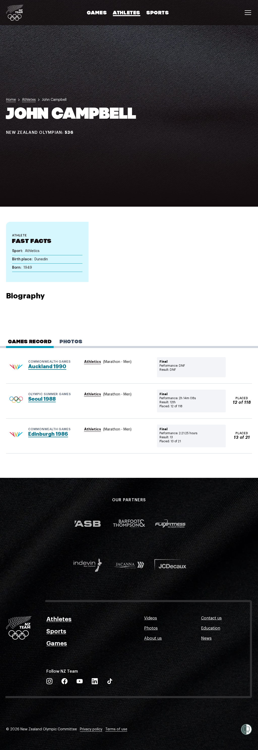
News (206, 638)
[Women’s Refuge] (246, 729)
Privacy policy (91, 729)
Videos (150, 618)
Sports (157, 13)
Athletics (92, 361)
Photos (151, 628)
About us (153, 638)
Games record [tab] (30, 342)
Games (97, 13)
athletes (29, 100)
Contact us (211, 618)
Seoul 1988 (42, 399)
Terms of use (116, 729)
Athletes (126, 13)
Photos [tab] (71, 342)
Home (11, 100)
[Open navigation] (248, 13)
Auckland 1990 (47, 366)
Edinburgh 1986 (48, 434)
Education (210, 628)
